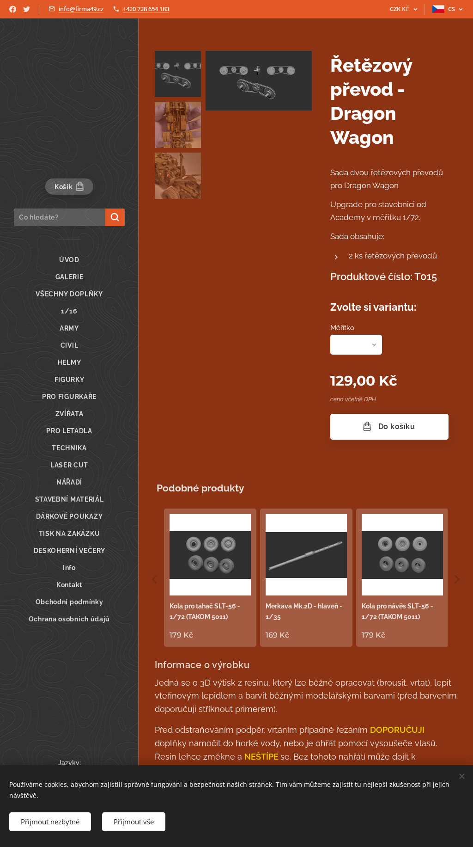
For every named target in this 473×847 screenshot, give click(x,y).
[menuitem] (69, 260)
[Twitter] (26, 9)
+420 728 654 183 (146, 9)
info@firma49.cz (81, 9)
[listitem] (210, 577)
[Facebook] (12, 9)
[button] (155, 579)
